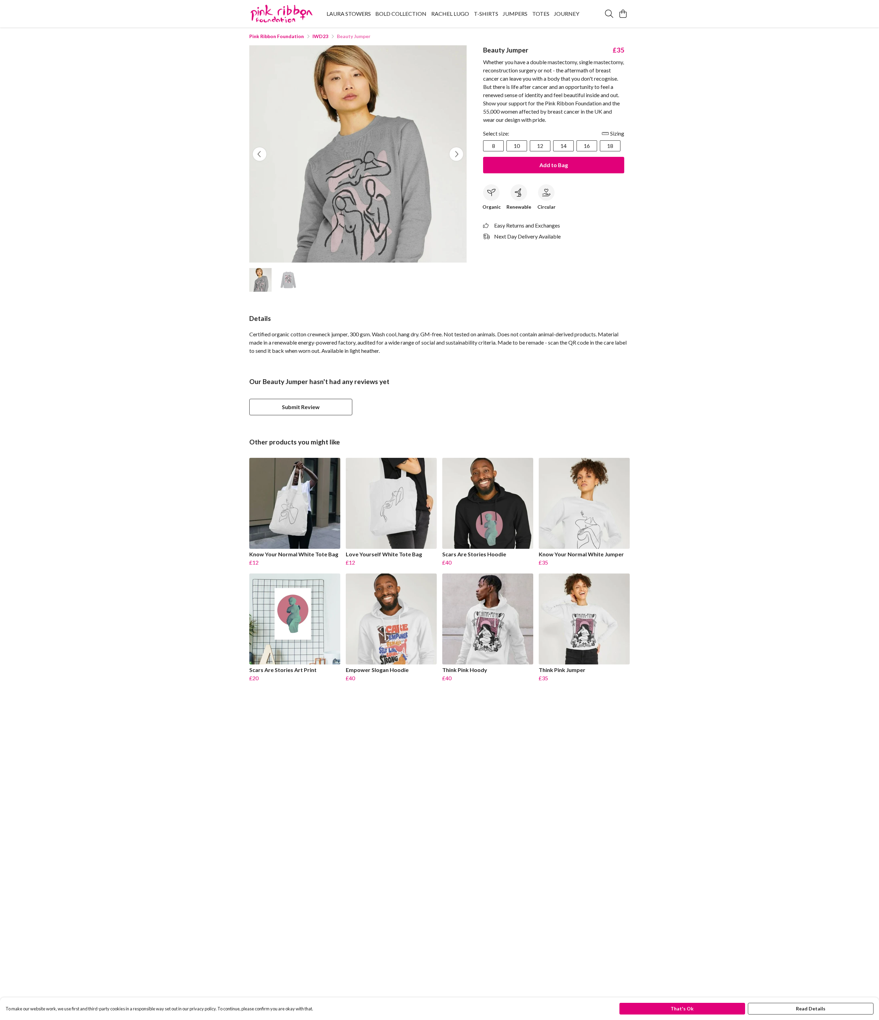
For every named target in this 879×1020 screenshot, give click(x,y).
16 (587, 145)
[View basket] (623, 14)
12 (540, 145)
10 (517, 145)
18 (610, 145)
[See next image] (456, 154)
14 (563, 145)
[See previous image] (259, 154)
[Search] (609, 14)
